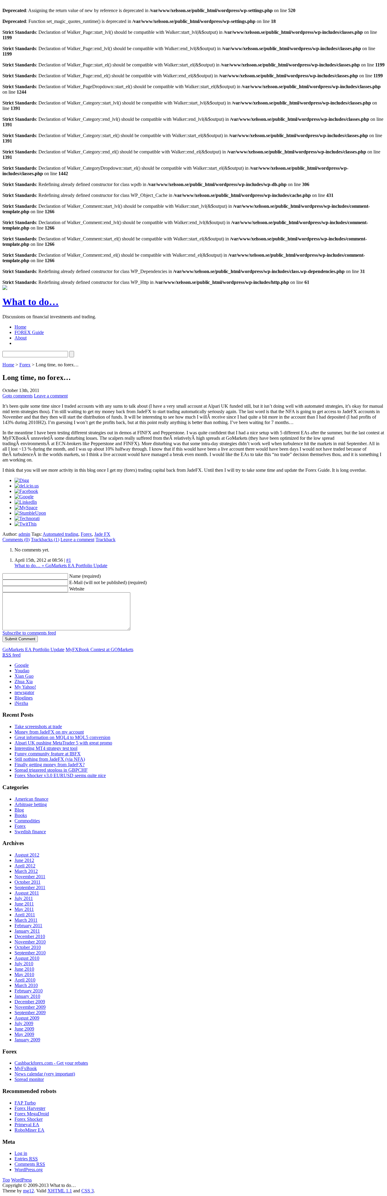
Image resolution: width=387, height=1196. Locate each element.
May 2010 (24, 974)
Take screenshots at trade (38, 726)
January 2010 (27, 996)
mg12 (28, 1190)
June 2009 (24, 1028)
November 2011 (30, 876)
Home (20, 327)
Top (6, 1179)
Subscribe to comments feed (29, 632)
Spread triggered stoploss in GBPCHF (51, 770)
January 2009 (27, 1039)
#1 (68, 560)
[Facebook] (26, 491)
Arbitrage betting (31, 804)
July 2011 (24, 898)
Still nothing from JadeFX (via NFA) (50, 759)
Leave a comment (51, 395)
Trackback (105, 539)
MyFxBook (26, 1068)
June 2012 (24, 860)
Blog (19, 809)
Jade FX (102, 534)
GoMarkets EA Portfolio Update (33, 649)
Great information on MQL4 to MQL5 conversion (62, 737)
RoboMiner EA (29, 1130)
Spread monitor (29, 1079)
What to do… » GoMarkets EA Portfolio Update (61, 565)
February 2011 (28, 925)
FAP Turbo (25, 1102)
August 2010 (27, 958)
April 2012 (25, 865)
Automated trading (60, 534)
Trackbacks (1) (45, 539)
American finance (31, 799)
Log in (21, 1153)
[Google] (24, 496)
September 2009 (30, 1012)
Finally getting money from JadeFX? (50, 764)
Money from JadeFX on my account (49, 732)
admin (24, 534)
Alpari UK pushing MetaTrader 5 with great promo (63, 742)
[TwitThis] (26, 523)
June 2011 (24, 903)
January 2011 (27, 931)
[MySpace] (26, 507)
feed (11, 654)
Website (76, 588)
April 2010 (25, 979)
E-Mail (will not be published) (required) (108, 582)
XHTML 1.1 (59, 1190)
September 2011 (30, 887)
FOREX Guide (29, 332)
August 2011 (27, 892)
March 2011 (26, 920)
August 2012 (27, 854)
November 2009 (30, 1007)
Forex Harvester (30, 1108)
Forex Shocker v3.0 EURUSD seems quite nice (60, 775)
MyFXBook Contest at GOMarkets (99, 649)
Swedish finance (30, 831)
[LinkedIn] (26, 502)
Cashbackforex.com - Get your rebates (51, 1063)
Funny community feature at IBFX (48, 753)
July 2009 (24, 1023)
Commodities (27, 820)
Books (21, 815)
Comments (30, 1164)
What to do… (30, 301)
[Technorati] (27, 518)
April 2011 (25, 914)
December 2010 (30, 936)
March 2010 (26, 985)
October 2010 (28, 947)
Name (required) (85, 576)
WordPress (21, 1179)
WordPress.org (29, 1169)
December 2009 (30, 1001)
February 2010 (29, 990)
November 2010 (30, 941)
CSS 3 (87, 1190)
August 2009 (27, 1018)
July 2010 (24, 963)
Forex (25, 364)
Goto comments (17, 395)
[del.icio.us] (27, 485)
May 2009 (24, 1034)
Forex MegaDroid (32, 1113)
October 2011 (28, 882)
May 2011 (24, 909)
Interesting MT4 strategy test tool (46, 748)
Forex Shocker (29, 1119)
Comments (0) (16, 539)
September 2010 (30, 952)
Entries (26, 1158)
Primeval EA (27, 1124)
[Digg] (22, 480)
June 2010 (24, 969)
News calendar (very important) (45, 1073)
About (21, 337)
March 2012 (26, 871)
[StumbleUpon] (30, 513)
